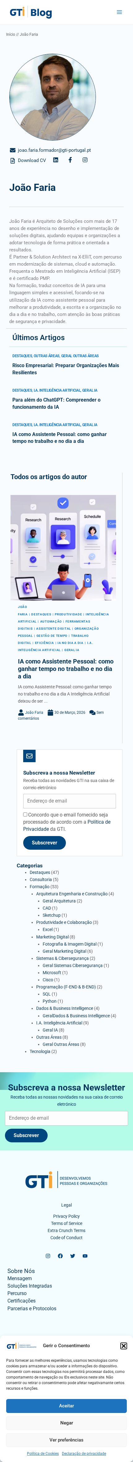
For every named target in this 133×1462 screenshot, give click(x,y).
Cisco (48, 979)
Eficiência (44, 643)
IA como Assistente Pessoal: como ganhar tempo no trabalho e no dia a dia (66, 669)
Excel (48, 929)
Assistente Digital (53, 628)
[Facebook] (60, 1255)
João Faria (34, 712)
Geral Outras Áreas (80, 356)
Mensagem (19, 1278)
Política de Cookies (43, 1453)
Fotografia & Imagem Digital (70, 944)
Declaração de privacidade (84, 1453)
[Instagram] (47, 1255)
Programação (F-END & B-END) (66, 986)
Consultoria (41, 879)
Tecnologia (40, 1051)
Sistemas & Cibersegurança (62, 958)
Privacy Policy (66, 1216)
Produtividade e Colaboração (64, 922)
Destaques (22, 356)
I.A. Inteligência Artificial (57, 390)
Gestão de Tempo (52, 635)
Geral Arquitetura (59, 900)
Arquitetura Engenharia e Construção (72, 893)
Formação (39, 886)
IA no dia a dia (71, 643)
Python (50, 1001)
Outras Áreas (46, 356)
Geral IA (89, 390)
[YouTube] (85, 1255)
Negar (66, 1423)
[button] (124, 1346)
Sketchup (52, 915)
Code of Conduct (66, 1237)
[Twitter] (72, 1255)
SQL (47, 994)
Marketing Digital (52, 936)
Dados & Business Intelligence (64, 1008)
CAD (47, 908)
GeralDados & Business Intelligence (76, 1015)
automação (51, 621)
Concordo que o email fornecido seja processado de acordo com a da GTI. (66, 822)
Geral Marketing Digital (64, 951)
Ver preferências (66, 1440)
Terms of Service (66, 1223)
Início (10, 34)
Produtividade (68, 614)
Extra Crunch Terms (66, 1230)
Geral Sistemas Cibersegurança (73, 965)
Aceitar (66, 1406)
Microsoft (52, 972)
